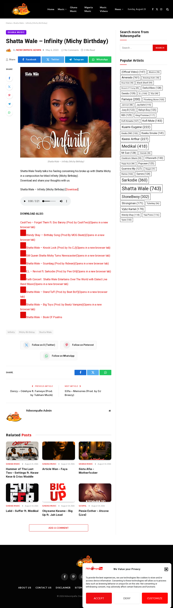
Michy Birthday (27, 332)
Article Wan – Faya (54, 469)
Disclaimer (63, 587)
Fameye (131, 99)
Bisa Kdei (127, 83)
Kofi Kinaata (130, 121)
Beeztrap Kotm (151, 78)
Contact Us (43, 587)
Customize (155, 598)
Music (61, 9)
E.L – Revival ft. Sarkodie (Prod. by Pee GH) (68, 271)
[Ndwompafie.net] (22, 9)
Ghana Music (73, 9)
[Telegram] (9, 103)
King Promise (145, 115)
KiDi (126, 115)
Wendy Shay (130, 214)
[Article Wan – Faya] (58, 451)
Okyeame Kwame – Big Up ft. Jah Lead (57, 512)
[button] (166, 569)
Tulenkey (153, 203)
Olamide (145, 153)
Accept (99, 598)
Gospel (83, 506)
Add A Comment (58, 528)
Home (50, 9)
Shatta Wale (45, 332)
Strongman (132, 203)
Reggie (150, 169)
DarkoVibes (152, 88)
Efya (154, 94)
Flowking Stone (154, 99)
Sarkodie (134, 180)
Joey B (128, 110)
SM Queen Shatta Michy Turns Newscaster (68, 255)
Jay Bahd (144, 105)
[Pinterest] (9, 95)
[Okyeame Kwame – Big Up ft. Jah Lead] (58, 492)
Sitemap (80, 587)
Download (72, 189)
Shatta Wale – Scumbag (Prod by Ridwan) (67, 263)
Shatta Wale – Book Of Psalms (44, 317)
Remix (127, 174)
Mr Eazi (128, 152)
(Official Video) (133, 71)
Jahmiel (127, 105)
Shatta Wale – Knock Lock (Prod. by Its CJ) (68, 247)
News (118, 9)
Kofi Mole (152, 120)
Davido (128, 93)
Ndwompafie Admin (28, 50)
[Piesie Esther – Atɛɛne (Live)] (95, 492)
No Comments (72, 50)
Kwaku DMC (129, 133)
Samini (143, 174)
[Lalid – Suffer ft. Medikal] (22, 492)
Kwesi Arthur (135, 139)
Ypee (126, 220)
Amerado (130, 77)
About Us (24, 587)
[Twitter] (9, 86)
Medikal (134, 146)
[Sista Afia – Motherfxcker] (95, 451)
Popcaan (146, 163)
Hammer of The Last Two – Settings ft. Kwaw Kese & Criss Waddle (22, 472)
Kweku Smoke (153, 133)
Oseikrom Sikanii (131, 158)
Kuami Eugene (136, 127)
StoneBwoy (135, 197)
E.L (143, 93)
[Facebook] (9, 78)
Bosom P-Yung (130, 88)
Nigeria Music (88, 9)
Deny (127, 598)
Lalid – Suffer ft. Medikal (22, 511)
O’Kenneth (154, 158)
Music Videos (104, 9)
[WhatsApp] (9, 112)
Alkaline (154, 72)
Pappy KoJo (128, 164)
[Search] (167, 9)
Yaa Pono (151, 215)
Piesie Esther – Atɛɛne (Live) (94, 512)
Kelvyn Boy (147, 110)
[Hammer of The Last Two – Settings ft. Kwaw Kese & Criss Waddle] (22, 451)
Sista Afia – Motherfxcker (88, 470)
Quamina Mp (131, 168)
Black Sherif (144, 83)
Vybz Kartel (133, 209)
